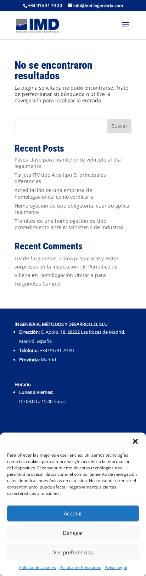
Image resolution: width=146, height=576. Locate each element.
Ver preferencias (73, 552)
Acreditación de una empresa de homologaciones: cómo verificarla (54, 193)
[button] (135, 441)
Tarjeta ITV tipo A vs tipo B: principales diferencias (60, 178)
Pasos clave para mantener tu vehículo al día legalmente (68, 162)
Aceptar (73, 513)
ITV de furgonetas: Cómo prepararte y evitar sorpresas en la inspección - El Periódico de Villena (67, 267)
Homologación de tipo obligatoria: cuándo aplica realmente (72, 208)
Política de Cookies (37, 567)
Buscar (119, 126)
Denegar (73, 532)
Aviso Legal (116, 567)
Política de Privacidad (80, 567)
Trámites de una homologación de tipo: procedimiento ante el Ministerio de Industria (69, 224)
